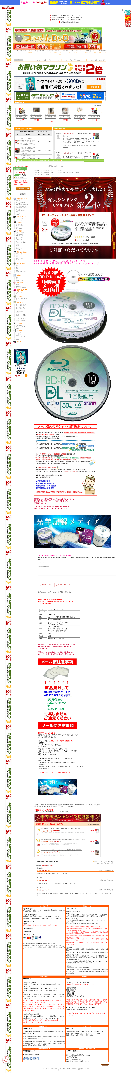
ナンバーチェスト (20, 314)
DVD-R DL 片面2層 (21, 206)
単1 (17, 265)
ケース (17, 255)
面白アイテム (19, 294)
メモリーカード (20, 220)
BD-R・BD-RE (63, 1069)
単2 (17, 267)
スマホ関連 (69, 60)
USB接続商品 (19, 224)
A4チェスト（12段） (21, 304)
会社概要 (87, 51)
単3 (17, 268)
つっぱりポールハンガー (22, 319)
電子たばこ (77, 60)
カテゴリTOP (18, 60)
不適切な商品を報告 (65, 592)
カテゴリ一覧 (46, 1068)
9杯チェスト (19, 310)
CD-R (69, 1069)
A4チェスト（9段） (21, 305)
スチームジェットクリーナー (22, 337)
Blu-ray (26, 60)
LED (63, 60)
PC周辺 (49, 60)
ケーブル (18, 259)
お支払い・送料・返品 (76, 51)
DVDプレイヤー (20, 235)
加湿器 (17, 335)
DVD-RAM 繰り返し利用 (21, 211)
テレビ (17, 244)
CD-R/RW (18, 209)
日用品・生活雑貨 (20, 320)
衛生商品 (18, 284)
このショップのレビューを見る (106, 863)
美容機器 (18, 286)
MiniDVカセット (20, 249)
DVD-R (18, 200)
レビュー (94, 51)
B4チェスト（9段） (21, 308)
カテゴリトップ (38, 170)
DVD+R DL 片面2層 (21, 207)
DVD (30, 60)
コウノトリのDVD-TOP (20, 51)
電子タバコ (80, 1069)
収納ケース (19, 214)
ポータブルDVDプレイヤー (22, 238)
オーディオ (19, 247)
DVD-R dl (55, 1069)
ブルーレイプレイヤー (22, 241)
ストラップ (19, 261)
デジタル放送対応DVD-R (20, 203)
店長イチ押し (42, 51)
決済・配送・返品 (64, 1068)
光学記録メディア (49, 170)
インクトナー (56, 60)
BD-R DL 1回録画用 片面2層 (71, 172)
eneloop (84, 60)
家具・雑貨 (102, 60)
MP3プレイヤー (20, 239)
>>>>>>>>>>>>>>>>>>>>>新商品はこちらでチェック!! (49, 166)
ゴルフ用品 (19, 292)
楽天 (88, 1068)
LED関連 (18, 334)
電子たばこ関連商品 (21, 287)
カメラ (17, 245)
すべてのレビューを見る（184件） (105, 861)
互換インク (19, 227)
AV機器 (44, 60)
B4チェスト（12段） (21, 307)
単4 (17, 270)
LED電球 (18, 332)
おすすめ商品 (49, 51)
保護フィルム (19, 258)
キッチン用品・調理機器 (22, 299)
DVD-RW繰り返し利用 (22, 204)
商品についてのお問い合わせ (48, 592)
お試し (38, 60)
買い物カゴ (58, 51)
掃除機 (17, 339)
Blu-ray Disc (19, 213)
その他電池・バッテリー (22, 272)
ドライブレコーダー (21, 326)
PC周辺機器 (19, 228)
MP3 (88, 60)
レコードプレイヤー (21, 242)
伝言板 (74, 1068)
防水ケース (19, 256)
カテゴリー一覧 (32, 51)
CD (34, 60)
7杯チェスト (19, 312)
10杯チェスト (19, 311)
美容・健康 (94, 60)
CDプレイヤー (19, 234)
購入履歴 (65, 51)
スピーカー (19, 248)
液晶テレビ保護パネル (22, 233)
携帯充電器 (19, 254)
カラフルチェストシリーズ (22, 316)
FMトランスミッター (21, 325)
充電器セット (19, 280)
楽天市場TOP (102, 51)
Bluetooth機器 (19, 225)
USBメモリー (19, 218)
